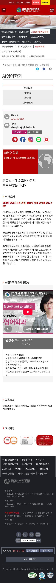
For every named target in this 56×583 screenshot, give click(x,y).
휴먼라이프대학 (8, 36)
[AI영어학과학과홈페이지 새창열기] (15, 141)
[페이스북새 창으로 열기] (18, 537)
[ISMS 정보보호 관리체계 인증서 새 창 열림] (51, 573)
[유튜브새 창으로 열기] (31, 537)
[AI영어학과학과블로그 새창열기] (38, 141)
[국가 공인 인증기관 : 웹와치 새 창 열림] (33, 573)
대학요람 (32, 523)
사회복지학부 (23, 36)
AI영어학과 (39, 46)
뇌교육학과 (40, 459)
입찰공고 (21, 523)
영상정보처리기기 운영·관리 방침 (36, 512)
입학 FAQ (46, 550)
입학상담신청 (32, 550)
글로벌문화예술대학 (39, 31)
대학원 (27, 2)
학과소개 (16, 65)
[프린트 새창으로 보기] (50, 69)
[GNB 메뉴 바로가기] (3, 10)
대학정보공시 (45, 523)
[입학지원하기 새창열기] (19, 133)
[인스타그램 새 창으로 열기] (25, 537)
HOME (7, 65)
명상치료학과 (26, 459)
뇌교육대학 (24, 31)
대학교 (11, 2)
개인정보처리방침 (12, 512)
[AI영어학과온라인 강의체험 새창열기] (35, 133)
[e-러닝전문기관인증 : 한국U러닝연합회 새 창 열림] (42, 573)
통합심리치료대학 (8, 31)
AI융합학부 (26, 41)
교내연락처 (29, 516)
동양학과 (18, 468)
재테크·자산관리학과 (10, 41)
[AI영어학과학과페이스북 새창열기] (22, 141)
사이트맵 (8, 519)
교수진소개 (28, 102)
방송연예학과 (7, 46)
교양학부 (37, 41)
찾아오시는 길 (42, 516)
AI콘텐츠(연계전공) (36, 56)
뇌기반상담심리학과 (10, 459)
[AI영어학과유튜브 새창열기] (45, 141)
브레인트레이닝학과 (10, 464)
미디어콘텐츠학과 (24, 46)
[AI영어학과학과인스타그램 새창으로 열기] (30, 141)
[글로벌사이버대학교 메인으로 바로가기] (28, 12)
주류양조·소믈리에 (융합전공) (13, 56)
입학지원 (19, 2)
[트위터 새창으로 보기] (37, 69)
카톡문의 (45, 2)
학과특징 (28, 92)
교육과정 (28, 97)
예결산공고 (9, 523)
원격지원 (36, 2)
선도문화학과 (30, 468)
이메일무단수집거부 (13, 516)
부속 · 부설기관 (30, 559)
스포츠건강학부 (37, 36)
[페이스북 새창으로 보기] (44, 69)
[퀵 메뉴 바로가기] (52, 10)
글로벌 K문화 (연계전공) (11, 51)
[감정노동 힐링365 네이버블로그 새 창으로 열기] (28, 542)
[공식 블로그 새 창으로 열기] (38, 537)
